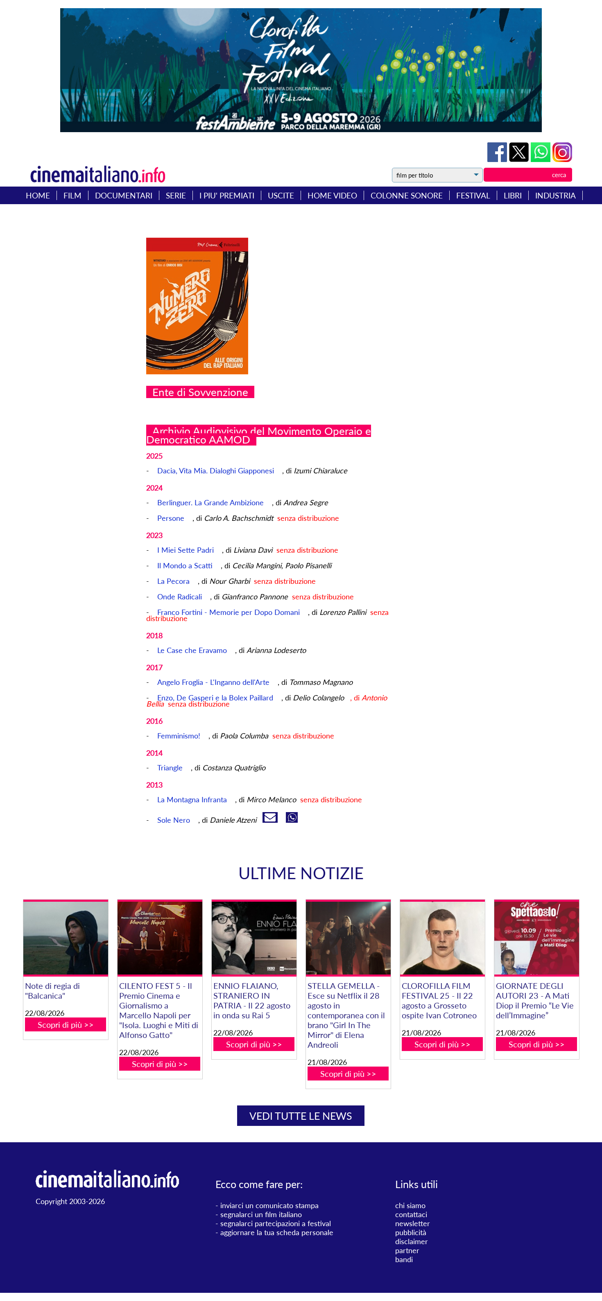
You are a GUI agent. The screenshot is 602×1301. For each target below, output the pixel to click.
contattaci (411, 1214)
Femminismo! (178, 735)
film (72, 195)
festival (473, 195)
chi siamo (410, 1205)
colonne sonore (407, 195)
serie (176, 195)
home (38, 195)
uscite (281, 195)
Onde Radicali (179, 596)
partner (407, 1250)
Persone (170, 517)
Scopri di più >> (66, 1024)
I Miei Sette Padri (185, 549)
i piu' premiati (226, 195)
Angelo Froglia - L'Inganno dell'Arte (213, 682)
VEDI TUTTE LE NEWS (300, 1116)
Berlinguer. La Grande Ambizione (210, 502)
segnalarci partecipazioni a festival (275, 1223)
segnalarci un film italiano (261, 1214)
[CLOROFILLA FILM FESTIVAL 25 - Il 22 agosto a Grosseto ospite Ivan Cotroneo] (442, 938)
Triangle (170, 767)
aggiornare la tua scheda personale (276, 1232)
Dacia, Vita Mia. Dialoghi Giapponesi (215, 470)
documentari (123, 195)
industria (555, 195)
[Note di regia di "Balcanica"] (65, 938)
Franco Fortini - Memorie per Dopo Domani (228, 612)
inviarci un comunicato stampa (269, 1205)
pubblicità (410, 1232)
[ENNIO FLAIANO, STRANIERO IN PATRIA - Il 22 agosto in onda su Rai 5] (254, 938)
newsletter (412, 1223)
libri (513, 195)
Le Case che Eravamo (192, 650)
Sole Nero (173, 819)
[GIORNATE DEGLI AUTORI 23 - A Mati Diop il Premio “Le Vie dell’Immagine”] (536, 938)
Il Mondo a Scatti (185, 565)
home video (332, 195)
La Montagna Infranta (192, 799)
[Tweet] (520, 159)
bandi (404, 1259)
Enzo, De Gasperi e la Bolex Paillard (215, 697)
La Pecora (173, 580)
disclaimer (411, 1241)
